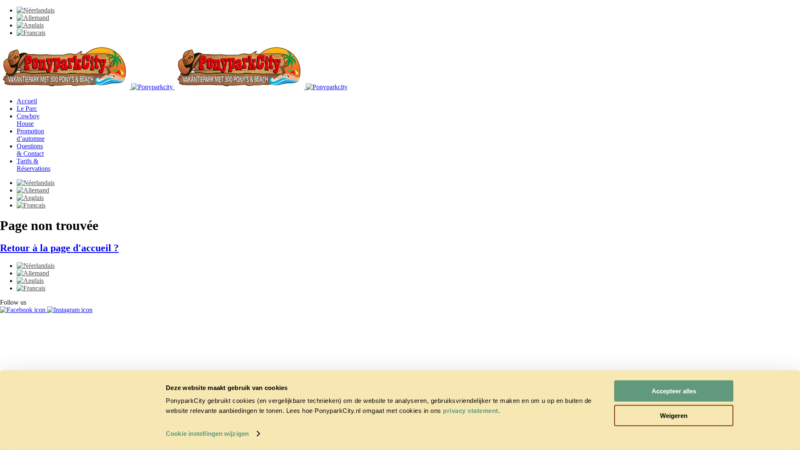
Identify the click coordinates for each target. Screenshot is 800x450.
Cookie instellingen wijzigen (207, 433)
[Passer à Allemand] (33, 17)
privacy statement (470, 410)
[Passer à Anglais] (30, 25)
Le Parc (27, 108)
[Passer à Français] (31, 32)
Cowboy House (28, 119)
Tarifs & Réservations (33, 165)
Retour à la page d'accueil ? (59, 247)
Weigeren (674, 415)
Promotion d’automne (31, 135)
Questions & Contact (30, 149)
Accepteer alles (674, 391)
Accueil (27, 101)
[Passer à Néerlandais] (36, 10)
